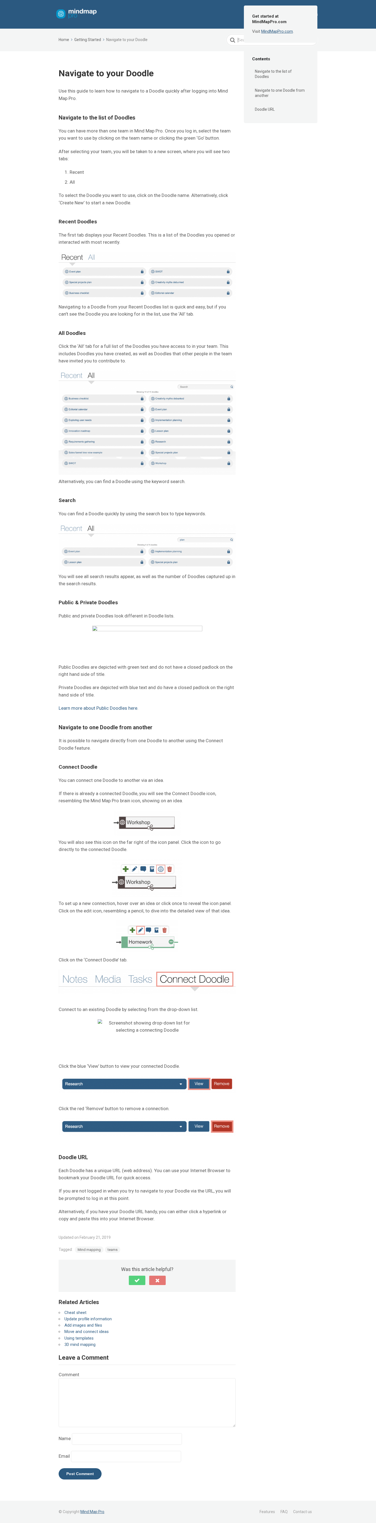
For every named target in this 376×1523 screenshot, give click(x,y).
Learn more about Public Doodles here (98, 708)
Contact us (302, 1512)
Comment (69, 1374)
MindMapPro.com (277, 31)
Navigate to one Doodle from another (280, 93)
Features (267, 1512)
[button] (137, 1280)
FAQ (284, 1512)
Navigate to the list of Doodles (273, 74)
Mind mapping (89, 1250)
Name (65, 1438)
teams (113, 1250)
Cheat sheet (75, 1312)
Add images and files (83, 1325)
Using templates (79, 1338)
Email (64, 1456)
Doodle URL (265, 109)
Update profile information (88, 1318)
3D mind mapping (80, 1344)
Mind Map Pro (92, 1512)
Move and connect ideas (86, 1331)
